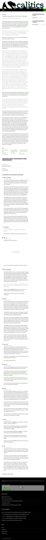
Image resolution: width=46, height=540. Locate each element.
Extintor (3, 512)
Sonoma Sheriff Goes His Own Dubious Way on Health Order (12, 500)
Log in (3, 527)
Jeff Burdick (4, 520)
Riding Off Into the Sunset (6, 496)
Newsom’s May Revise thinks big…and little (14, 520)
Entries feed (4, 529)
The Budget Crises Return (6, 502)
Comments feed (4, 531)
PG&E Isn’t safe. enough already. (7, 498)
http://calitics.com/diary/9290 (9, 360)
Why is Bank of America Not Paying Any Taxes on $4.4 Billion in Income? (18, 512)
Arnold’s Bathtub (5, 169)
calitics (3, 10)
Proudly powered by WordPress (6, 538)
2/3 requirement (5, 158)
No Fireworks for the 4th (6, 165)
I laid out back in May (13, 188)
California (4, 14)
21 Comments (17, 18)
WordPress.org (4, 533)
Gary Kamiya (23, 41)
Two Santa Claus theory (23, 93)
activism (11, 158)
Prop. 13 (25, 158)
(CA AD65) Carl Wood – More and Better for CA (23, 151)
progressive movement (18, 158)
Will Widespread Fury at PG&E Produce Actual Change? (11, 504)
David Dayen (10, 18)
